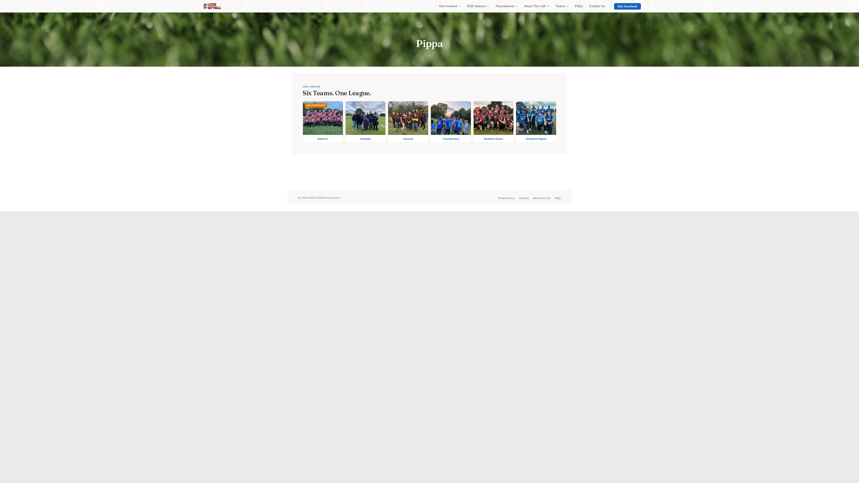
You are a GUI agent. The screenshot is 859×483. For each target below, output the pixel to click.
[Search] (652, 7)
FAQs (558, 198)
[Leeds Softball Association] (212, 6)
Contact (524, 198)
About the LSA (541, 198)
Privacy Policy (506, 198)
